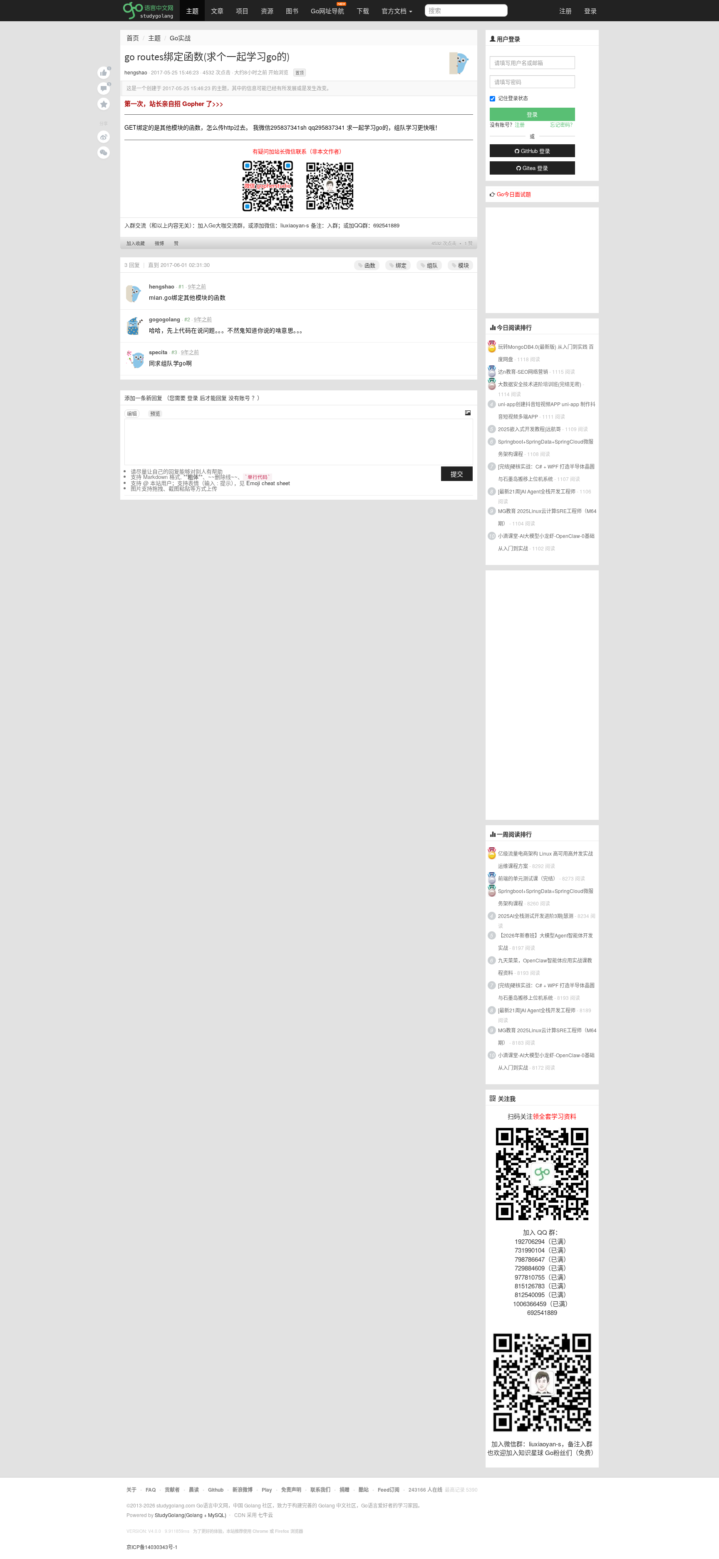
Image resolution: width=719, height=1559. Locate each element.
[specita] (134, 359)
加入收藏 (135, 243)
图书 (292, 10)
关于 (131, 1489)
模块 (462, 265)
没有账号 (239, 398)
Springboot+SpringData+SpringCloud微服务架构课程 (545, 447)
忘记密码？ (562, 124)
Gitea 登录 (534, 168)
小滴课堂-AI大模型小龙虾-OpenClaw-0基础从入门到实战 (546, 542)
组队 (431, 265)
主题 (192, 10)
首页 (132, 37)
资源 (267, 10)
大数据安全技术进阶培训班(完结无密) (540, 383)
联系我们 (320, 1489)
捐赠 (345, 1489)
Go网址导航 (327, 10)
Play (267, 1489)
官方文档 (395, 10)
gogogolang (164, 319)
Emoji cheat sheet (268, 483)
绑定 (400, 265)
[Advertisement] (548, 259)
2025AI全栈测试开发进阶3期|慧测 (536, 915)
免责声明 (291, 1489)
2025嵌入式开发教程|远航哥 (529, 428)
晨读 (194, 1489)
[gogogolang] (134, 326)
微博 (159, 243)
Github (215, 1489)
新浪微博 (243, 1489)
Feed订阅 (388, 1489)
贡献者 (172, 1489)
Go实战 (180, 37)
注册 (565, 10)
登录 (590, 10)
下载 (363, 10)
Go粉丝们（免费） (571, 1452)
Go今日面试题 (514, 194)
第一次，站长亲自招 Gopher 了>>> (173, 103)
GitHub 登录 (534, 151)
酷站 (364, 1489)
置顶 (299, 73)
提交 (457, 473)
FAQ (151, 1489)
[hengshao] (460, 61)
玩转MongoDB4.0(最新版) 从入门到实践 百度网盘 (546, 353)
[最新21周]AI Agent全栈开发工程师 (536, 491)
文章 (217, 10)
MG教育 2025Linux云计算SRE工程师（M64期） (547, 517)
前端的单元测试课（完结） (528, 878)
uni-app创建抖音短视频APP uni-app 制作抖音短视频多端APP (546, 410)
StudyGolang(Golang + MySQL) (190, 1514)
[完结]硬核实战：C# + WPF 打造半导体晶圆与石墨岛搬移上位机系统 (546, 472)
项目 (242, 10)
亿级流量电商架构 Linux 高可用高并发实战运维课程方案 (545, 859)
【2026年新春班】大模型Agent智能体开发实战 (545, 941)
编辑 (132, 413)
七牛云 (265, 1514)
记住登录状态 (513, 97)
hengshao (135, 72)
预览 (155, 413)
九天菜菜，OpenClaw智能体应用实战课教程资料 (545, 966)
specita (158, 352)
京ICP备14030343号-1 (152, 1546)
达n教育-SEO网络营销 (523, 371)
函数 (369, 265)
